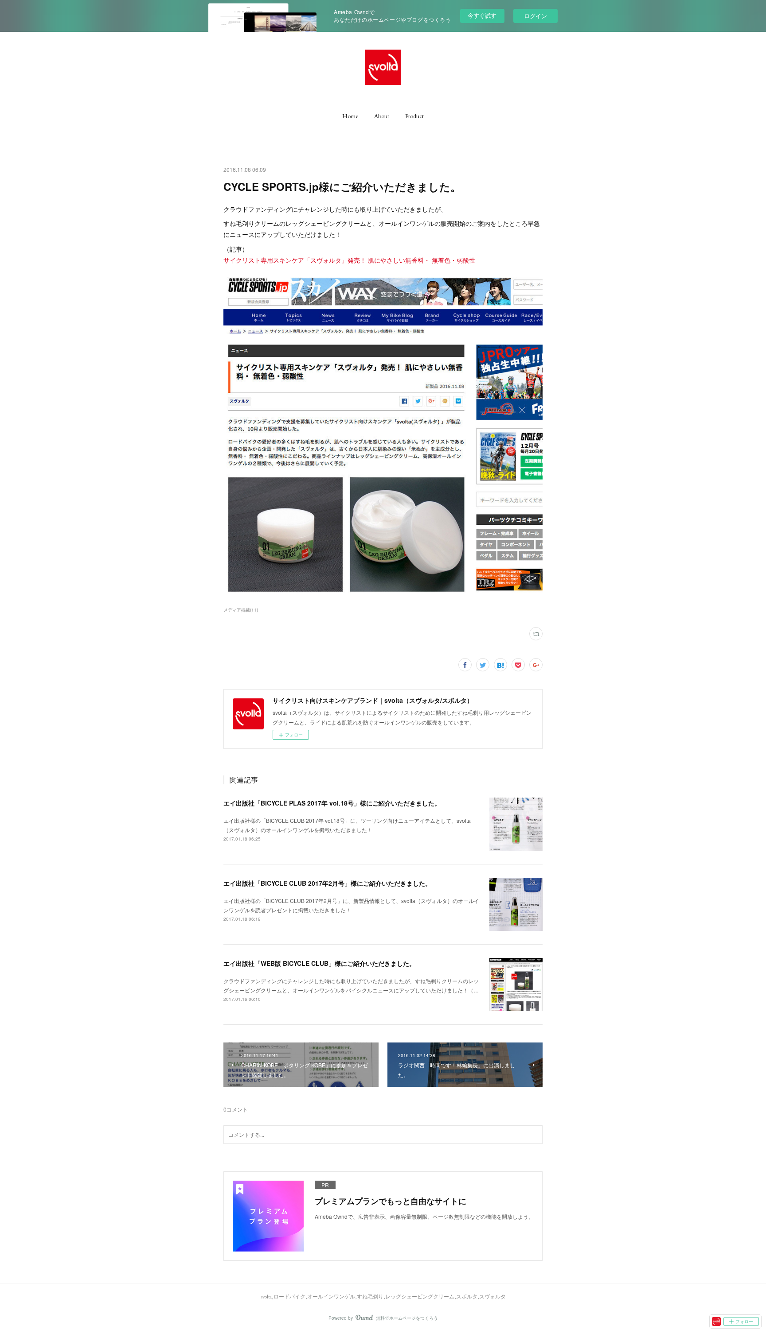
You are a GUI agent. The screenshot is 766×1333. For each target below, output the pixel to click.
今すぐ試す (482, 15)
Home (350, 116)
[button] (350, 116)
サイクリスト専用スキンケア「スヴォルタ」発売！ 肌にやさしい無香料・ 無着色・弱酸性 (349, 260)
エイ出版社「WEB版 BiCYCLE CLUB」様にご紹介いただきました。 (319, 963)
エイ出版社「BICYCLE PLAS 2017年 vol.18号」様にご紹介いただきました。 (332, 802)
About (381, 116)
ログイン (535, 16)
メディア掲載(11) (240, 610)
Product (414, 116)
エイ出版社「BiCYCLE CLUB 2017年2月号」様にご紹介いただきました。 (327, 883)
